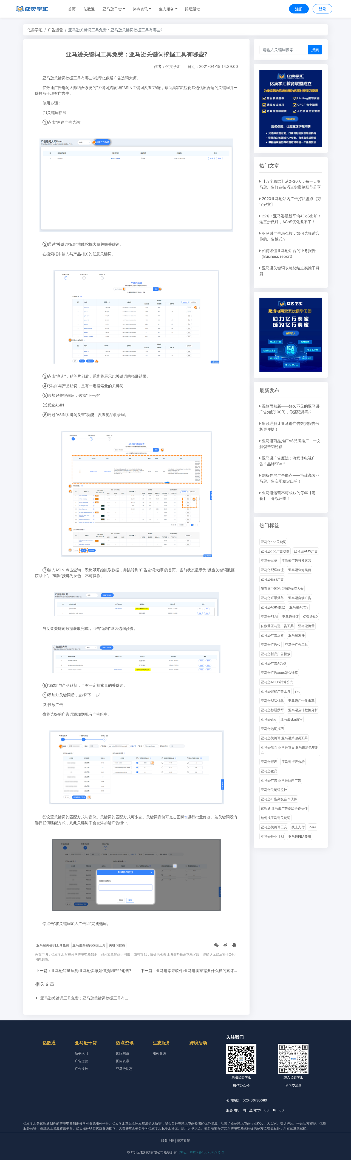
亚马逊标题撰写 (272, 710)
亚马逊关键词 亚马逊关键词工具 (284, 738)
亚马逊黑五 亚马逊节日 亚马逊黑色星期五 (289, 749)
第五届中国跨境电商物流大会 (282, 588)
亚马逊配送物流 (272, 570)
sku (297, 691)
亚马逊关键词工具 (274, 827)
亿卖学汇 (35, 29)
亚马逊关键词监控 (274, 790)
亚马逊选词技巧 (272, 729)
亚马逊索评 (296, 635)
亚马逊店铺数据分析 (303, 710)
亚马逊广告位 (271, 645)
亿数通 (89, 9)
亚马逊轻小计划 (272, 836)
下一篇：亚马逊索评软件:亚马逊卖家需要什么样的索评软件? (192, 970)
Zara (312, 827)
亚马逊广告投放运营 (296, 560)
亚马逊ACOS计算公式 (277, 682)
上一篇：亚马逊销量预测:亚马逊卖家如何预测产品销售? (83, 970)
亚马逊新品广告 (272, 579)
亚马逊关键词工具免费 (52, 945)
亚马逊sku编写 (291, 719)
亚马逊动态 (124, 1069)
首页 (72, 9)
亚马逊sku (268, 719)
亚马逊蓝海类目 (299, 570)
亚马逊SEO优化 (272, 701)
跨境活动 (192, 9)
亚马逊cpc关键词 (273, 542)
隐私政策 (183, 1141)
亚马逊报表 (269, 762)
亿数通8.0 (310, 616)
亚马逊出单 (269, 560)
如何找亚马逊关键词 (275, 818)
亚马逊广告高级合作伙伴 (279, 799)
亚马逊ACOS (298, 607)
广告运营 (55, 29)
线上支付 (298, 827)
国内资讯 (122, 1061)
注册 (299, 9)
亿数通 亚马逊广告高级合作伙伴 (284, 808)
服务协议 (167, 1141)
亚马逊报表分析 (293, 762)
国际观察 (122, 1053)
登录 (322, 9)
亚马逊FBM (269, 616)
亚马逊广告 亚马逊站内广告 (281, 780)
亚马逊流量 (306, 626)
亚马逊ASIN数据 (273, 607)
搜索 (315, 49)
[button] (114, 9)
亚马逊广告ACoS (273, 663)
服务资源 (159, 1053)
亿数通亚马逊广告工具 (277, 626)
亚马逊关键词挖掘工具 (88, 945)
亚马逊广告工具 (296, 645)
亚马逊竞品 (269, 771)
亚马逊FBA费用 (299, 836)
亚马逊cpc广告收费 (275, 551)
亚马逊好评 (290, 616)
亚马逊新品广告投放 (275, 654)
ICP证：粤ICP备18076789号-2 (201, 1152)
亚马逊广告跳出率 (301, 701)
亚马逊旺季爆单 (272, 598)
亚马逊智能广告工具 (275, 691)
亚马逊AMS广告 (306, 551)
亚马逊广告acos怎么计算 (279, 673)
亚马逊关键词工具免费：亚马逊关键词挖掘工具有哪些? (85, 998)
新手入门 (81, 1053)
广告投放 (81, 1069)
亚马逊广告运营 (272, 635)
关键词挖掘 (117, 945)
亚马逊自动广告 (299, 598)
